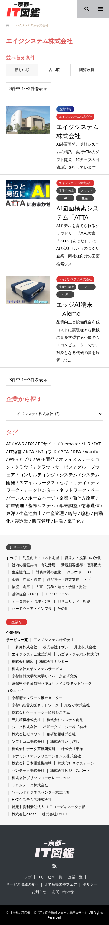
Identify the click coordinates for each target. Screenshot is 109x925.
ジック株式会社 (24, 726)
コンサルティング (37, 474)
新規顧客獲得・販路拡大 (81, 564)
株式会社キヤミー (53, 661)
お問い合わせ (63, 891)
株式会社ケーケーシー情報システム (41, 712)
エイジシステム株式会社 (32, 654)
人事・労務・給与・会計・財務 (61, 586)
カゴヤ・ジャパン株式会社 (79, 654)
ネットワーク (73, 490)
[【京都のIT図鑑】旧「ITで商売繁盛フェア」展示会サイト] (23, 9)
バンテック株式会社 (28, 770)
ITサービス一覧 (49, 877)
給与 (72, 513)
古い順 (54, 69)
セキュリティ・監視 (74, 601)
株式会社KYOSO (55, 814)
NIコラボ (47, 451)
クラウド (24, 467)
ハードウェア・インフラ (32, 608)
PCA (65, 451)
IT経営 (15, 451)
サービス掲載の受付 (22, 884)
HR (87, 444)
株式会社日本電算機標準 (32, 763)
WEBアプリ (20, 459)
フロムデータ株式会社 (30, 785)
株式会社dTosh (24, 814)
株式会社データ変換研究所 (33, 748)
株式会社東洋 (72, 748)
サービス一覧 (17, 639)
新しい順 (22, 69)
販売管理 (41, 521)
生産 (88, 579)
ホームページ (41, 498)
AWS (19, 444)
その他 (63, 608)
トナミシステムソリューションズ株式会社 (46, 755)
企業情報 (13, 632)
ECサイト (47, 444)
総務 (85, 513)
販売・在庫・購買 (26, 579)
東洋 (10, 513)
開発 (58, 521)
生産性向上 (30, 513)
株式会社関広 (23, 661)
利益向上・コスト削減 (41, 557)
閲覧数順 (86, 69)
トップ (26, 877)
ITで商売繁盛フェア (61, 884)
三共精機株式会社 (26, 719)
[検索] (86, 9)
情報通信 (90, 505)
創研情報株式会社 (61, 734)
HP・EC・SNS (57, 593)
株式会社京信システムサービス (37, 668)
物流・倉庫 (21, 586)
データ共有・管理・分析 (32, 601)
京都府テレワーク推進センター (37, 697)
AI (8, 444)
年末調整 (68, 505)
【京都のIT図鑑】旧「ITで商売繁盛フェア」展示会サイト (48, 912)
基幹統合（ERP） (26, 593)
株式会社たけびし (64, 741)
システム (68, 474)
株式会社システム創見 (65, 719)
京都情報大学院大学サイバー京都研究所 (44, 676)
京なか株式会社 (77, 705)
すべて (11, 557)
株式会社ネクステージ (76, 763)
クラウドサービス (55, 467)
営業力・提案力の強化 (83, 557)
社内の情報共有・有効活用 (33, 564)
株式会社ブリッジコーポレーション (41, 777)
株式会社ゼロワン (26, 734)
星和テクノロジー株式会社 (65, 726)
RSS (54, 866)
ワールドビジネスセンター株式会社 (41, 792)
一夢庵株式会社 (24, 646)
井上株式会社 (85, 646)
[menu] (100, 9)
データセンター (39, 490)
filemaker (70, 444)
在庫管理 (15, 505)
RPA (77, 451)
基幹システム (41, 505)
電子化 (74, 521)
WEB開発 (45, 459)
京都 (63, 498)
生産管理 (55, 513)
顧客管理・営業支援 (63, 579)
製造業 (21, 521)
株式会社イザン (55, 646)
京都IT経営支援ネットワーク (35, 705)
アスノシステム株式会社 (54, 639)
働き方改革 (83, 498)
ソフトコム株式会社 (28, 741)
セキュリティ (73, 482)
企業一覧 (75, 877)
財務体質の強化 (48, 572)
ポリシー (90, 884)
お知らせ (39, 891)
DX (31, 444)
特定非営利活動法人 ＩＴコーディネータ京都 (48, 806)
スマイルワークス (37, 482)
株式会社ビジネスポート (70, 770)
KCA (30, 451)
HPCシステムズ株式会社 (32, 799)
